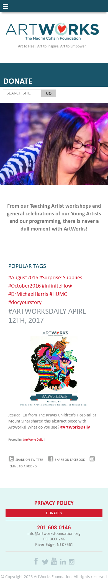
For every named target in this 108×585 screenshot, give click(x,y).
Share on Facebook (70, 460)
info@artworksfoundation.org (54, 533)
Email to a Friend (23, 466)
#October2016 (24, 285)
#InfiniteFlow (57, 285)
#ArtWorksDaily (75, 426)
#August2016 (23, 277)
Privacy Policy (54, 502)
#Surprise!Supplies (60, 277)
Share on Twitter (29, 460)
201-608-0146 (54, 527)
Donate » (54, 513)
